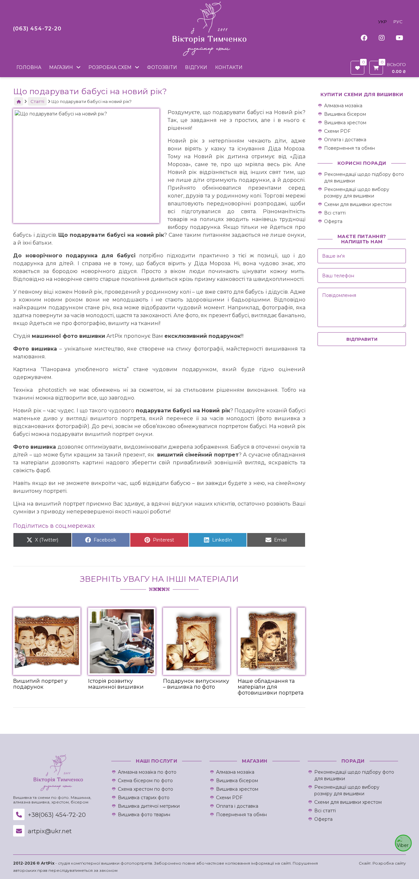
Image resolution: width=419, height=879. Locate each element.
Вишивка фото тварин (144, 815)
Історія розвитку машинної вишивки (116, 684)
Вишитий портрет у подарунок (40, 684)
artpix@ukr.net (49, 831)
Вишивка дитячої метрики (149, 806)
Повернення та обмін (349, 148)
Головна (28, 67)
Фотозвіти (162, 67)
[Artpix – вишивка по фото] (209, 29)
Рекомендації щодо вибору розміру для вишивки (356, 192)
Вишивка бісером (345, 114)
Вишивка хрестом (345, 123)
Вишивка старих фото (144, 798)
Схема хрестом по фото (145, 789)
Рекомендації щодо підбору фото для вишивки (364, 177)
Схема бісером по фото (145, 781)
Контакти (229, 67)
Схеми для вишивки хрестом (358, 204)
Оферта (333, 221)
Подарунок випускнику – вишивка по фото (196, 684)
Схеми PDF (337, 131)
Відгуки (196, 67)
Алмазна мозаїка (343, 106)
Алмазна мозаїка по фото (147, 772)
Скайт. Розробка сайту (382, 863)
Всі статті (335, 213)
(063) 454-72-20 (37, 29)
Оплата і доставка (345, 140)
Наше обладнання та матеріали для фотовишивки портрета (270, 687)
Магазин (61, 67)
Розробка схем (110, 67)
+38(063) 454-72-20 (56, 815)
